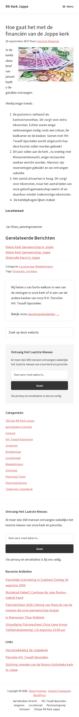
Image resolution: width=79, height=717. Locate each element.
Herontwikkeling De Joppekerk (27, 650)
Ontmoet (11, 470)
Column (10, 433)
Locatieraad (26, 266)
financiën (18, 271)
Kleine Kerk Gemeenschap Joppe (28, 252)
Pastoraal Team (16, 476)
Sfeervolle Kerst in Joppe (23, 257)
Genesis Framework (59, 691)
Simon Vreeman (37, 691)
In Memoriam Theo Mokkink (25, 617)
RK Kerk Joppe (17, 6)
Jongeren (12, 445)
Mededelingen (44, 266)
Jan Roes (31, 271)
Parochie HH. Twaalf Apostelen (27, 657)
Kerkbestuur (13, 452)
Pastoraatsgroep (16, 483)
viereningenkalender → (43, 314)
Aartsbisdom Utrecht (19, 427)
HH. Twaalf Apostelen (19, 439)
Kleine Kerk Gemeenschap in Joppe (29, 247)
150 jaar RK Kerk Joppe (20, 420)
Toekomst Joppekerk (19, 489)
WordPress (39, 695)
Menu (70, 6)
